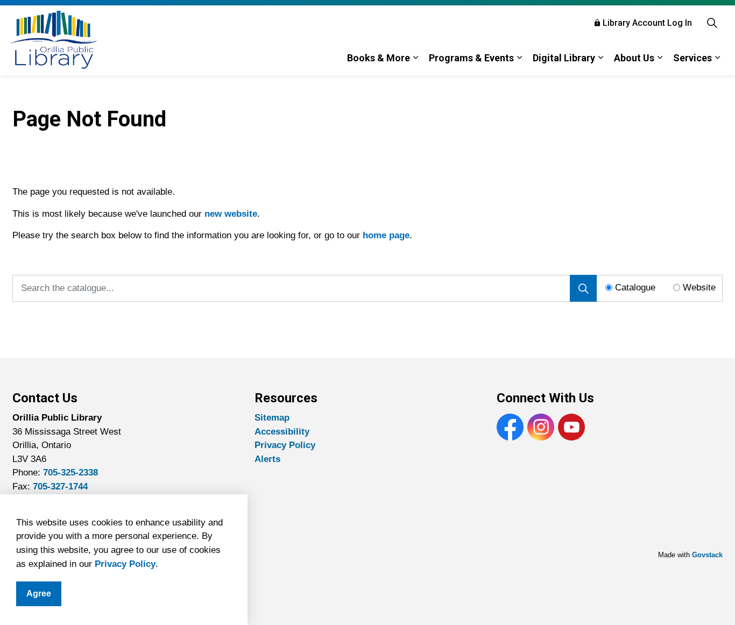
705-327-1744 (60, 486)
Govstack (707, 555)
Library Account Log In (647, 23)
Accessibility (282, 432)
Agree (38, 593)
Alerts (267, 459)
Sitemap (272, 418)
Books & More (378, 57)
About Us (634, 57)
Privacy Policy (125, 564)
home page (386, 235)
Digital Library (564, 57)
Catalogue (635, 287)
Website (699, 287)
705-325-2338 (70, 472)
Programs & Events (471, 57)
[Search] (583, 288)
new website (230, 214)
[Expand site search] (712, 22)
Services (692, 57)
